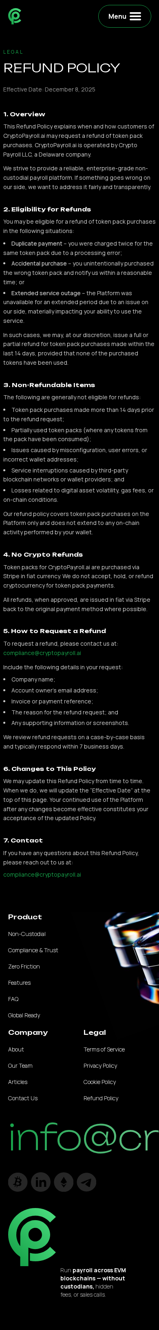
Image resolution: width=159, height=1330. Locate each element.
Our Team (20, 1065)
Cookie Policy (100, 1082)
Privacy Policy (100, 1065)
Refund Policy (101, 1098)
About (16, 1049)
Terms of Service (104, 1049)
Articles (17, 1082)
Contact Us (23, 1098)
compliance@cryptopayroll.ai (42, 653)
